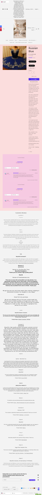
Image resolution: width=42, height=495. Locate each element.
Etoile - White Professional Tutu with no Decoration (24, 402)
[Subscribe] (20, 480)
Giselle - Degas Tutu (24, 393)
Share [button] (31, 151)
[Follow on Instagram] (1, 28)
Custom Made (32, 61)
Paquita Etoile (30, 466)
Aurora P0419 (24, 378)
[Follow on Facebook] (1, 26)
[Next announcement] (25, 9)
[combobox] (8, 168)
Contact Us (39, 494)
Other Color (32, 68)
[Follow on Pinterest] (1, 30)
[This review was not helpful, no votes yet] (36, 180)
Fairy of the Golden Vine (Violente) (26, 263)
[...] (11, 263)
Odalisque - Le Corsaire (24, 414)
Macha (24, 427)
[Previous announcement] (12, 9)
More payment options (34, 81)
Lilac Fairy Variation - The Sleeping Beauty (24, 453)
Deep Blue (32, 65)
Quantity (30, 70)
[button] (4, 29)
